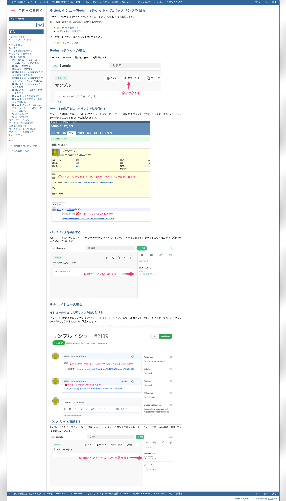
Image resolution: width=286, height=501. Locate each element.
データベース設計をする (21, 123)
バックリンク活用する (20, 53)
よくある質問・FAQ (19, 151)
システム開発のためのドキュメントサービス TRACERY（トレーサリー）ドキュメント (54, 2)
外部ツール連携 (110, 2)
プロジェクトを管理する (21, 132)
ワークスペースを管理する (22, 129)
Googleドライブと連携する (26, 96)
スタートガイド (17, 36)
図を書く (13, 47)
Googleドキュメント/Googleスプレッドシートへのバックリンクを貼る (27, 108)
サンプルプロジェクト (20, 39)
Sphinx (270, 499)
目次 (12, 31)
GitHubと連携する (21, 66)
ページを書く (16, 44)
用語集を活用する (18, 126)
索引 (274, 2)
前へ (257, 2)
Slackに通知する (20, 117)
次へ (266, 2)
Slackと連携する (20, 114)
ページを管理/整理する (20, 51)
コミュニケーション (19, 120)
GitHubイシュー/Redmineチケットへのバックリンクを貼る (152, 2)
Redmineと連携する (22, 69)
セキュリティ (16, 135)
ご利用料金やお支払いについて (25, 146)
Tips (11, 140)
